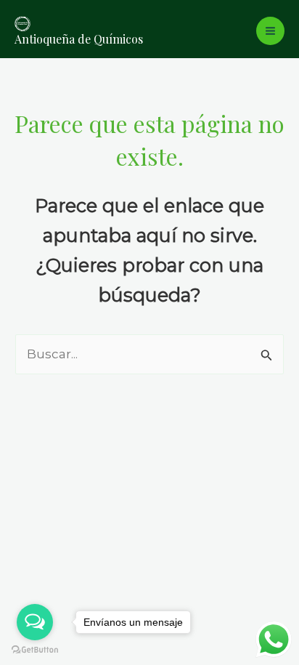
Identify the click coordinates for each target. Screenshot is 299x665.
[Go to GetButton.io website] (35, 650)
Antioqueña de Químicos (79, 39)
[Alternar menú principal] (270, 31)
